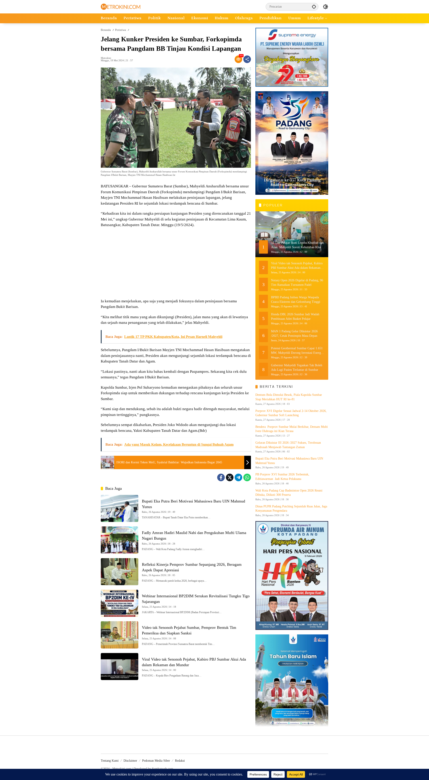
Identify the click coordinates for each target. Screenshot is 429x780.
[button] (313, 6)
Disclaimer (130, 760)
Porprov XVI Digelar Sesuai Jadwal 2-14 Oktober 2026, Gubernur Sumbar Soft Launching (291, 413)
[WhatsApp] (247, 477)
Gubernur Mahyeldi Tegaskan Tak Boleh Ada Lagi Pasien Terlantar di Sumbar (296, 367)
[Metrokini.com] (120, 6)
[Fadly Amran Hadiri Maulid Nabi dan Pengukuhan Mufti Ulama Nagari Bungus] (119, 539)
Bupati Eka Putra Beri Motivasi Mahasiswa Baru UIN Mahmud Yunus (289, 461)
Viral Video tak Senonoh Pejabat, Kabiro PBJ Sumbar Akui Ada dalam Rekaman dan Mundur (297, 266)
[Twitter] (229, 477)
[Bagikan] (247, 59)
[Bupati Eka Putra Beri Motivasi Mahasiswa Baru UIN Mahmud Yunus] (119, 508)
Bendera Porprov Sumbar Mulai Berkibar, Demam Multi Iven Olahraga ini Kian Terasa (291, 429)
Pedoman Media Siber (156, 760)
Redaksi (180, 760)
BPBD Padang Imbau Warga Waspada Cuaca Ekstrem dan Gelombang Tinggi (295, 299)
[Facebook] (221, 477)
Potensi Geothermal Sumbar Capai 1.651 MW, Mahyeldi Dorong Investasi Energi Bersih (297, 351)
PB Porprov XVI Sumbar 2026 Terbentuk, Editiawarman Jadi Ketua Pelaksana (282, 477)
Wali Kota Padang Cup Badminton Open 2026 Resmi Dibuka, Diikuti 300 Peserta (288, 493)
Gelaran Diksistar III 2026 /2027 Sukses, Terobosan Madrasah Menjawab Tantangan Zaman (288, 445)
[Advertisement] (176, 263)
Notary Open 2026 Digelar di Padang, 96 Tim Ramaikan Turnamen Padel (297, 282)
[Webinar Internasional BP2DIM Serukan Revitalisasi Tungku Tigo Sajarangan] (119, 603)
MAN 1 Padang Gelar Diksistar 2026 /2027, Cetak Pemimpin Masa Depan (294, 333)
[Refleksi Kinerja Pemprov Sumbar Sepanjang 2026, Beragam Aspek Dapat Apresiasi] (119, 571)
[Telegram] (238, 477)
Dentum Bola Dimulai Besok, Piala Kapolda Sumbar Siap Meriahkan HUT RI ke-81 (288, 397)
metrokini (106, 58)
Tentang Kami (110, 760)
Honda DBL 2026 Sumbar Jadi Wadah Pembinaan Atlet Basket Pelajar (295, 316)
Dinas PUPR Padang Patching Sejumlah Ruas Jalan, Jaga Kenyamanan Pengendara (291, 509)
